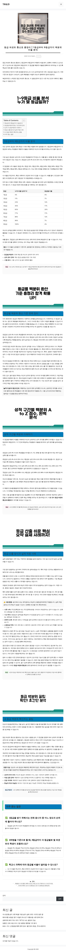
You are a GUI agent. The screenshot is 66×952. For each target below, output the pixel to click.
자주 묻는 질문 (9, 134)
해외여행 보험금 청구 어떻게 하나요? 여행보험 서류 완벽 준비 (23, 917)
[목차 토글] (23, 120)
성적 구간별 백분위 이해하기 (13, 127)
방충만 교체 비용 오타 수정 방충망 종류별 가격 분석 (20, 923)
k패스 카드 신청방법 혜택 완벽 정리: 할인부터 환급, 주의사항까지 (24, 926)
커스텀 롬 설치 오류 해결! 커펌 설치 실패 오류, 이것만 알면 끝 (23, 914)
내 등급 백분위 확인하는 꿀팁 (13, 132)
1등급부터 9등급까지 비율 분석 (14, 123)
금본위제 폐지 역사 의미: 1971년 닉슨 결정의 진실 (19, 920)
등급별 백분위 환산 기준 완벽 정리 (15, 125)
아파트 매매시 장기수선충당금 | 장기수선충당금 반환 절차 (34, 885)
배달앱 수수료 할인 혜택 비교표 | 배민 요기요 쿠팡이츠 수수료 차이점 (34, 883)
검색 (4, 895)
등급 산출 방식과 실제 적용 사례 (14, 130)
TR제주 (6, 4)
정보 (33, 881)
